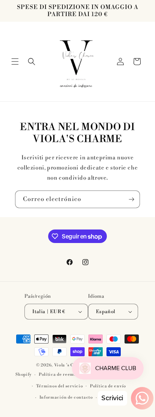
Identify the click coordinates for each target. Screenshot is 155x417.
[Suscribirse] (131, 199)
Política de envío (108, 386)
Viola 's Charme (71, 365)
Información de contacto (66, 397)
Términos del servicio (59, 386)
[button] (15, 61)
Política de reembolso (62, 374)
